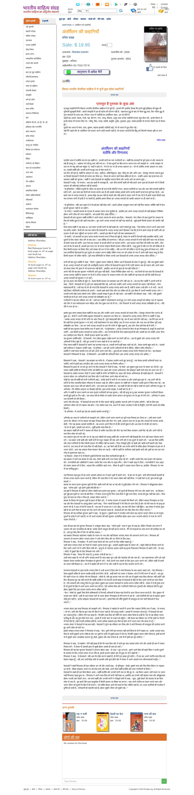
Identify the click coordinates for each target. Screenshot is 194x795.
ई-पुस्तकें (45, 21)
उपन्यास (29, 40)
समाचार (83, 19)
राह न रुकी (81, 714)
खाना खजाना (30, 131)
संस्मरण (29, 67)
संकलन (28, 154)
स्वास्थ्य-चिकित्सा (32, 113)
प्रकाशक (164, 4)
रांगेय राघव (68, 37)
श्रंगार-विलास (31, 222)
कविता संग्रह (30, 36)
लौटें (67, 81)
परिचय (75, 19)
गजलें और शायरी (32, 63)
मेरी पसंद (101, 19)
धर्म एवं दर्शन (30, 99)
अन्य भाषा (29, 172)
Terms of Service (78, 789)
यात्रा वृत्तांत (30, 81)
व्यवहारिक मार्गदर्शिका (33, 58)
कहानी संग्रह (30, 31)
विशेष (28, 227)
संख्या (104, 45)
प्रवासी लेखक (31, 90)
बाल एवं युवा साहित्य (33, 72)
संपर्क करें (91, 19)
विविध (28, 158)
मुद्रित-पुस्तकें (30, 21)
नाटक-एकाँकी (31, 45)
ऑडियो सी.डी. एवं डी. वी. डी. (37, 122)
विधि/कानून (30, 213)
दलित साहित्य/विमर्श (33, 195)
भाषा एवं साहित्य (31, 86)
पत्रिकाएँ (29, 199)
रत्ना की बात (150, 714)
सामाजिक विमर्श (31, 190)
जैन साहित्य (30, 181)
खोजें (69, 19)
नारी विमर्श (29, 104)
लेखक (153, 4)
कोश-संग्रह (30, 136)
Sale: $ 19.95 (76, 44)
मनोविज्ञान (29, 218)
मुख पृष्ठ (62, 19)
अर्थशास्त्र (30, 140)
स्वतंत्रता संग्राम (32, 209)
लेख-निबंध (29, 49)
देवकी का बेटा (116, 714)
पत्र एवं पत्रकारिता (33, 168)
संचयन (28, 186)
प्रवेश (108, 19)
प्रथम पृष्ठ (114, 95)
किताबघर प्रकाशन (80, 52)
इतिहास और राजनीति (34, 127)
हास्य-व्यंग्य (30, 54)
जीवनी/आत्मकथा (32, 77)
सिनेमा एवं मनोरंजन (33, 149)
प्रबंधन (28, 204)
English (164, 7)
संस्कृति (28, 95)
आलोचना (29, 177)
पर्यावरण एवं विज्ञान (33, 163)
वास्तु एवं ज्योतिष (32, 145)
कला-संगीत (30, 108)
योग (27, 118)
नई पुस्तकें (29, 26)
